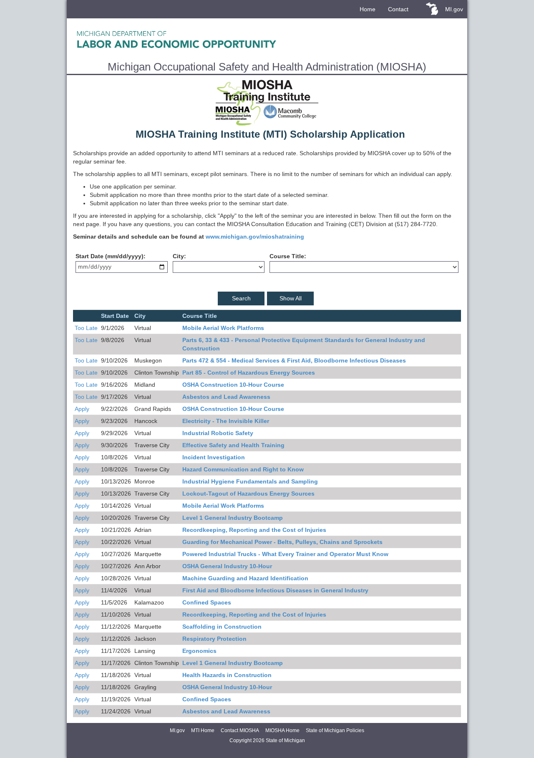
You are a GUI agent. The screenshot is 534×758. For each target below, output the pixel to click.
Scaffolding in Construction (222, 626)
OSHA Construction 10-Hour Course (233, 384)
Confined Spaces (206, 602)
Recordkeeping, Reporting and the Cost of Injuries (254, 529)
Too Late (86, 328)
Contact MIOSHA (240, 730)
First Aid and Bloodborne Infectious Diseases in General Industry (275, 590)
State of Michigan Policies (335, 730)
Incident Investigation (213, 457)
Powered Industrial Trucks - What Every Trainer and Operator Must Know (285, 554)
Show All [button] (291, 298)
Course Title (287, 256)
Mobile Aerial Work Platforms (223, 328)
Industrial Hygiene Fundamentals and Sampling (250, 481)
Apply (82, 408)
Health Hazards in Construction (227, 675)
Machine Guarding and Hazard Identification (245, 578)
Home (367, 9)
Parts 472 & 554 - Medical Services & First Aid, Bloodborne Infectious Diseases (294, 360)
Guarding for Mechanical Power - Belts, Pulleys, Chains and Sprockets (282, 542)
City (178, 256)
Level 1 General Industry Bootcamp (232, 517)
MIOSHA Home (282, 730)
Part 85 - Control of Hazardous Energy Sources (248, 372)
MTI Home (202, 730)
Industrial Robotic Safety (217, 433)
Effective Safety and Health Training (233, 445)
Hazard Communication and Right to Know (243, 469)
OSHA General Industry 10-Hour (227, 566)
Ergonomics (199, 650)
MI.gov (454, 9)
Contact (398, 9)
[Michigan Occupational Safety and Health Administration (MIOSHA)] (267, 39)
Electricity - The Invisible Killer (225, 421)
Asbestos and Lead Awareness (226, 396)
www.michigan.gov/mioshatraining (255, 236)
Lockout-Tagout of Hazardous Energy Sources (248, 493)
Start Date (89, 256)
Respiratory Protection (214, 638)
